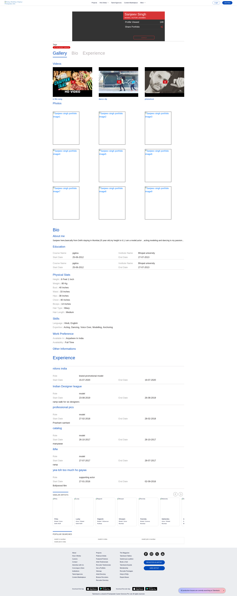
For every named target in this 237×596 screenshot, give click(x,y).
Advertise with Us (78, 565)
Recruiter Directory (102, 580)
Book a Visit (124, 562)
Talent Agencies (116, 3)
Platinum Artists (101, 556)
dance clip (103, 99)
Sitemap (99, 571)
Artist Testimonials (102, 562)
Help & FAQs (124, 574)
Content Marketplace (131, 3)
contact (144, 37)
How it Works (76, 556)
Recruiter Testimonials (103, 565)
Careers (74, 559)
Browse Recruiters (102, 577)
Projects (94, 3)
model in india (102, 539)
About (74, 553)
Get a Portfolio (100, 568)
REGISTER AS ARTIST (154, 562)
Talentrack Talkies (126, 556)
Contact (74, 562)
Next (180, 494)
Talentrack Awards (126, 565)
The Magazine (124, 553)
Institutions (75, 571)
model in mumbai (60, 539)
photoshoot (149, 99)
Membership (124, 568)
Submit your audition (126, 559)
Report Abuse (124, 577)
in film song (57, 99)
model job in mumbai (148, 539)
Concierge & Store (78, 568)
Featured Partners (102, 559)
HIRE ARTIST (154, 568)
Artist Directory (101, 574)
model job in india (60, 542)
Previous (175, 494)
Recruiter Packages (126, 571)
